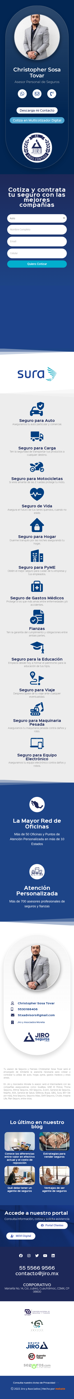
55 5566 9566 (37, 1267)
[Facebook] (20, 1255)
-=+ (57, 1382)
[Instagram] (29, 1255)
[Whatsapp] (22, 93)
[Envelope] (37, 93)
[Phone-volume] (51, 93)
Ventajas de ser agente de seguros (54, 1189)
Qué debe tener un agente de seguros (19, 1189)
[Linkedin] (53, 1255)
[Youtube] (45, 1255)
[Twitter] (37, 1255)
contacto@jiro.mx (37, 1273)
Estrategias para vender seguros (54, 1155)
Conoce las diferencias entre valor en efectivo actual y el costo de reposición (19, 1158)
